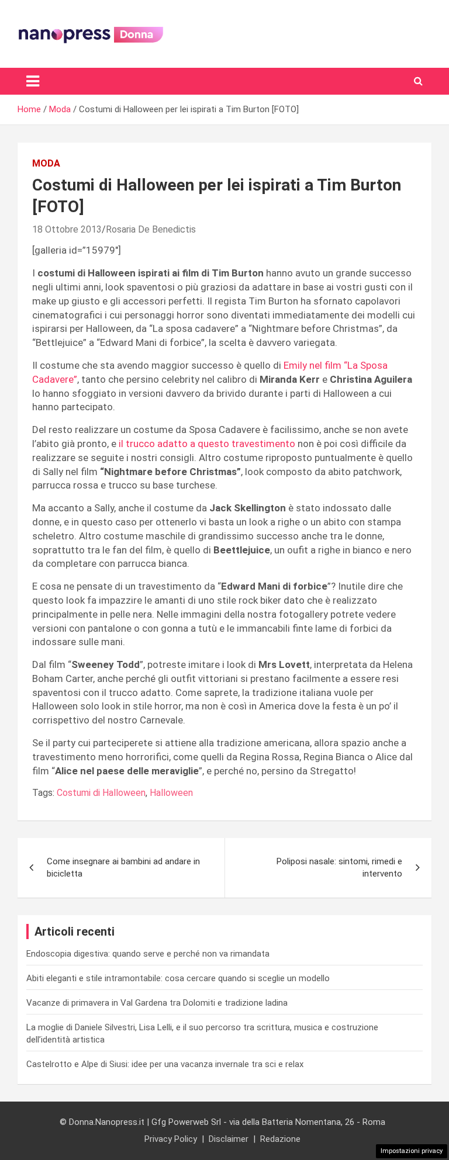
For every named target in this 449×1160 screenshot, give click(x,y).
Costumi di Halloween (101, 792)
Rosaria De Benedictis (151, 229)
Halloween (171, 792)
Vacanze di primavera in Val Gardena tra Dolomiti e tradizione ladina (157, 1003)
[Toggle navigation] (33, 81)
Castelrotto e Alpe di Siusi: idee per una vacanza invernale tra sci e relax (164, 1064)
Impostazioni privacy (412, 1151)
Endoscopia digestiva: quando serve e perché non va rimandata (148, 953)
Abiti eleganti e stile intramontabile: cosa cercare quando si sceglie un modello (178, 978)
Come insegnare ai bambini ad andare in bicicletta (123, 867)
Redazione (280, 1139)
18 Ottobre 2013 (67, 229)
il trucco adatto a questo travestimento (205, 443)
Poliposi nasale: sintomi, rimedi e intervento (339, 867)
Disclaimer (228, 1139)
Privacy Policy (170, 1139)
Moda (46, 163)
